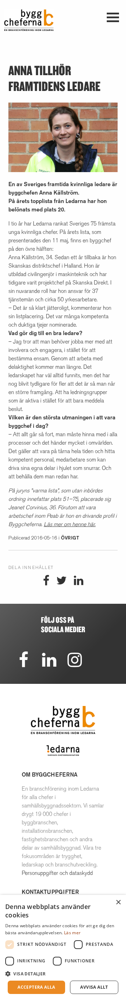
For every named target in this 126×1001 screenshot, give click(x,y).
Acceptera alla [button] (36, 987)
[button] (63, 973)
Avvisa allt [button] (94, 987)
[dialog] (63, 948)
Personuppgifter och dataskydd (57, 873)
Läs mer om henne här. (70, 524)
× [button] (118, 902)
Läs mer (72, 933)
